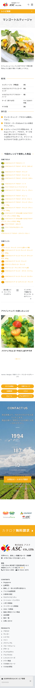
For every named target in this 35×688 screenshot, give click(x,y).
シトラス (6, 637)
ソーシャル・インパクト (11, 600)
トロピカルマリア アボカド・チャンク (16, 172)
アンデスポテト (8, 652)
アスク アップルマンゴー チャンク (15, 264)
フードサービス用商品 (10, 606)
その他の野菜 (7, 667)
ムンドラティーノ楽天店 (12, 489)
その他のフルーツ (9, 664)
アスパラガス (7, 655)
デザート (6, 649)
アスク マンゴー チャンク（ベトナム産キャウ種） (16, 247)
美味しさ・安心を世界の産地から (14, 588)
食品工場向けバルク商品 (11, 612)
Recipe (9, 375)
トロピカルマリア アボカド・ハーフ (15, 184)
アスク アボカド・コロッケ (13, 224)
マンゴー (6, 634)
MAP (22, 568)
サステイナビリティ (10, 597)
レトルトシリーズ (9, 658)
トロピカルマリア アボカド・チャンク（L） (18, 175)
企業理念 (6, 585)
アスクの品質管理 (9, 591)
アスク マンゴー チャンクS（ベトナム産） (17, 268)
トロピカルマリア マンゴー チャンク (15, 261)
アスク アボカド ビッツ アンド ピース (16, 187)
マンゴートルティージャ (11, 351)
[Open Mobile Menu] (32, 5)
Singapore (7, 582)
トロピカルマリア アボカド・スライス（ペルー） (15, 233)
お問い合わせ (7, 621)
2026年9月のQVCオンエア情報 (14, 679)
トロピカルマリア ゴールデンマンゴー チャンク (19, 282)
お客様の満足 (7, 594)
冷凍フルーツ (25, 386)
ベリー (5, 640)
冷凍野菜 (9, 391)
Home (3, 375)
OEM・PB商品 (8, 609)
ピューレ (9, 396)
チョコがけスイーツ (25, 396)
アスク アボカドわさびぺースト (14, 227)
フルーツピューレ (9, 646)
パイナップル (7, 643)
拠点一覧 (6, 618)
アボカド (6, 631)
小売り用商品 (7, 603)
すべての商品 (9, 386)
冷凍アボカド (5, 159)
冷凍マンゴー (5, 241)
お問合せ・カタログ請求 (17, 479)
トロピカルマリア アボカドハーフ (15, 163)
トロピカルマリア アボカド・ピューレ (16, 196)
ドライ (26, 391)
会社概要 (6, 615)
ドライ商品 (7, 661)
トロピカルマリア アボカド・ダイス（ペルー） (19, 199)
